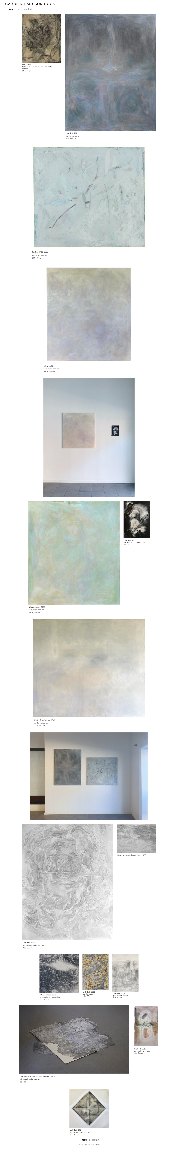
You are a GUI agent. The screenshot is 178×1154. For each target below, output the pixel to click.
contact (28, 9)
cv (19, 9)
